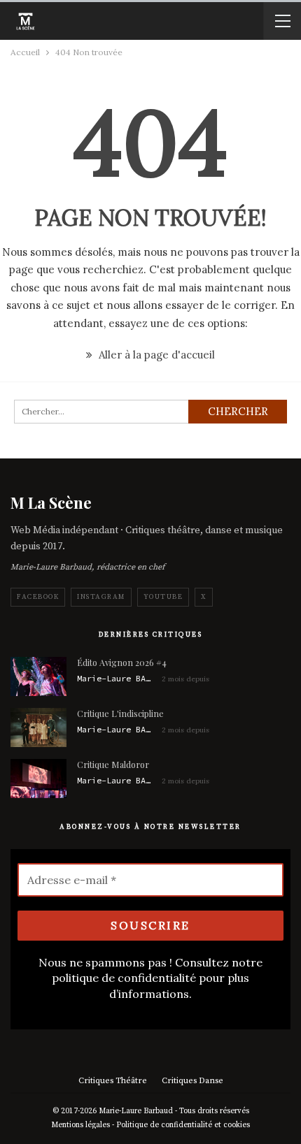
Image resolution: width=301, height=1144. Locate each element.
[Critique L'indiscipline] (38, 727)
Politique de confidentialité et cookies (183, 1125)
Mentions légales (80, 1125)
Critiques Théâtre (112, 1081)
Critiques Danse (192, 1081)
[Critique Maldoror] (38, 778)
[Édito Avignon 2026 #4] (38, 676)
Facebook (38, 597)
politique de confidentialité (124, 978)
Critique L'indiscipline (120, 713)
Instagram (101, 597)
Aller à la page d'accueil (155, 354)
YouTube (163, 597)
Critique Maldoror (113, 764)
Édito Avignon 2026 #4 (122, 662)
